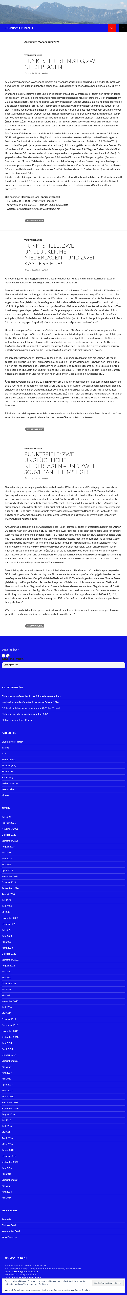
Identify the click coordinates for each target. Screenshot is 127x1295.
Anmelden (7, 1219)
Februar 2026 (9, 822)
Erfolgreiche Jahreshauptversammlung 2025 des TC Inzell (31, 708)
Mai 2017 (6, 1078)
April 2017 (7, 1084)
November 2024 (10, 876)
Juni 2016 (7, 1126)
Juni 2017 (7, 1072)
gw (46, 73)
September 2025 (10, 840)
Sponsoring (7, 777)
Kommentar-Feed (11, 1231)
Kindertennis (8, 759)
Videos (5, 795)
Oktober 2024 (9, 882)
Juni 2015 (7, 1167)
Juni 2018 (7, 1042)
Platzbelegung (9, 765)
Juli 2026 (6, 816)
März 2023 (7, 947)
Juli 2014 (6, 1185)
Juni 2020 (7, 1007)
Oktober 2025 (9, 834)
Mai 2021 (6, 995)
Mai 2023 (6, 941)
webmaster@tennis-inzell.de (26, 1277)
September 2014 (10, 1179)
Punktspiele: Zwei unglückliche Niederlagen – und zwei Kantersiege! (59, 254)
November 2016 (10, 1102)
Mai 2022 (6, 977)
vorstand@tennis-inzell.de (25, 1271)
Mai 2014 (6, 1197)
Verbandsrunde (33, 55)
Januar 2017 (8, 1096)
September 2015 (10, 1161)
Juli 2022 (6, 971)
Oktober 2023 (9, 923)
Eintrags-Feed (9, 1225)
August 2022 (8, 965)
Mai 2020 (6, 1013)
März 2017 (7, 1090)
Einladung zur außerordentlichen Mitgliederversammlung (31, 696)
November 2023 (10, 918)
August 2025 (8, 846)
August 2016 (8, 1114)
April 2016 (7, 1138)
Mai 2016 (6, 1132)
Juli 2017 (6, 1066)
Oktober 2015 (9, 1156)
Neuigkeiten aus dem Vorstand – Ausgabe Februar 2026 (30, 702)
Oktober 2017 (9, 1054)
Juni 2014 (7, 1191)
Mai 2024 (6, 912)
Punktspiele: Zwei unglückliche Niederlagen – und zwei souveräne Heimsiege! (59, 463)
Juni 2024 (7, 906)
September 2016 (10, 1108)
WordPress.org (9, 1237)
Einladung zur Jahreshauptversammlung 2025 (25, 714)
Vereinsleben (8, 789)
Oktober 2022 (9, 953)
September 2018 (10, 1037)
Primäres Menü (123, 28)
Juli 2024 (6, 900)
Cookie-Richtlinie (82, 1290)
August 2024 (8, 894)
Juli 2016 (6, 1120)
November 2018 (10, 1031)
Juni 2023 (7, 935)
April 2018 (7, 1048)
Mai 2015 (6, 1173)
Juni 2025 (7, 858)
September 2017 (10, 1060)
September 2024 (10, 888)
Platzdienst (7, 771)
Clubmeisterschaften (12, 741)
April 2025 (7, 870)
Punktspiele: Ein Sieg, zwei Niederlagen (62, 63)
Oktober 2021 (9, 983)
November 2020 (10, 1001)
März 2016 (7, 1144)
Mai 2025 (6, 864)
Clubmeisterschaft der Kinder (17, 720)
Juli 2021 (6, 989)
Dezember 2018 (10, 1025)
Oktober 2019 (9, 1019)
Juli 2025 (6, 852)
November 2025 (10, 828)
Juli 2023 (6, 929)
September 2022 (10, 959)
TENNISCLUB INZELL (19, 28)
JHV (4, 753)
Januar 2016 (8, 1150)
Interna (5, 747)
